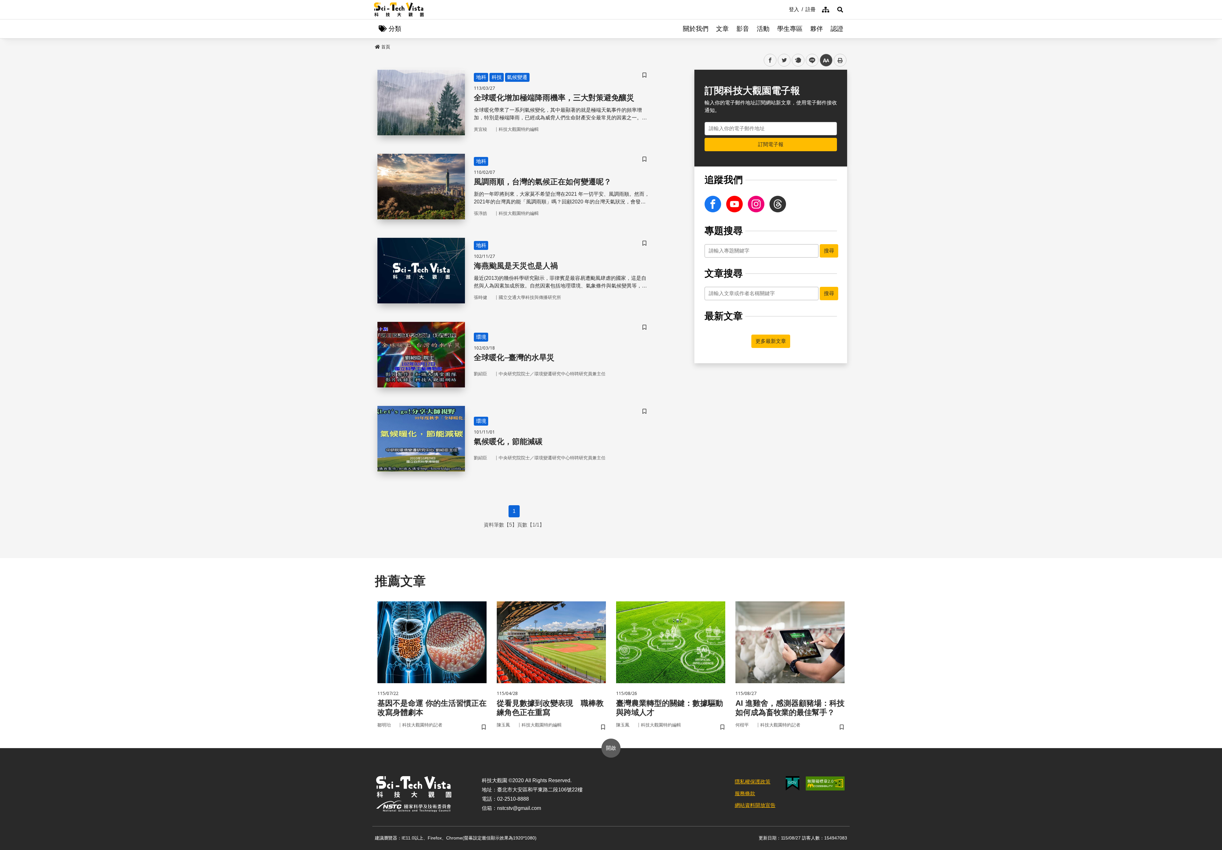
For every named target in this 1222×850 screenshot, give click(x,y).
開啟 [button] (611, 748)
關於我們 (695, 28)
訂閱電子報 (770, 144)
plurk (797, 60)
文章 (722, 28)
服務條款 (745, 793)
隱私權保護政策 (752, 781)
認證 (837, 28)
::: (784, 9)
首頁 (385, 46)
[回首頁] (398, 9)
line (810, 60)
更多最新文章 (770, 341)
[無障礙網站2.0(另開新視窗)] (825, 783)
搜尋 (829, 250)
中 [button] (826, 60)
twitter (784, 60)
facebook (770, 60)
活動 (763, 28)
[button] (840, 9)
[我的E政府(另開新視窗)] (792, 783)
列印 (840, 60)
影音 (742, 28)
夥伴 (816, 28)
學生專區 (790, 28)
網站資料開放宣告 (755, 805)
